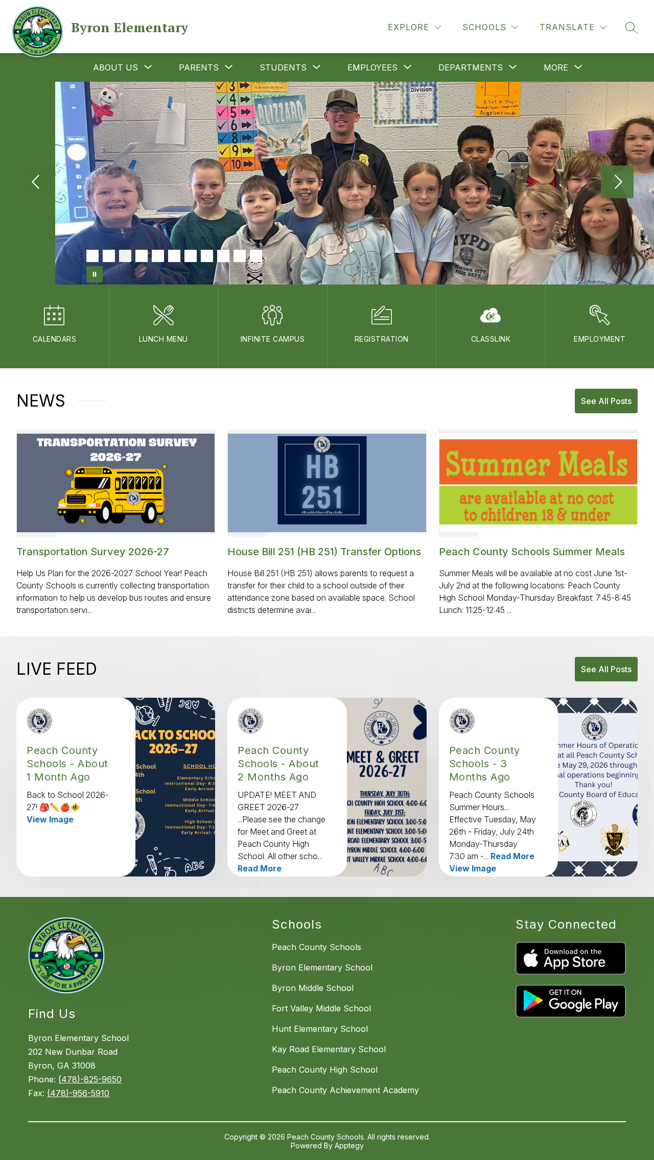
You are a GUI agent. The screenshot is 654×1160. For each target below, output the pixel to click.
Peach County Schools (316, 947)
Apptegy (349, 1145)
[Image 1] (92, 256)
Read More (260, 868)
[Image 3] (125, 256)
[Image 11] (256, 256)
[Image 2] (109, 256)
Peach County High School (325, 1069)
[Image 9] (223, 256)
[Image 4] (141, 256)
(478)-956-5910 (78, 1093)
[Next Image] (617, 182)
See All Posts (606, 401)
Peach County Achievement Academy (345, 1090)
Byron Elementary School (322, 967)
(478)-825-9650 (90, 1079)
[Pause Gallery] (94, 274)
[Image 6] (174, 256)
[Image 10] (239, 256)
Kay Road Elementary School (329, 1049)
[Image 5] (158, 256)
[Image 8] (207, 256)
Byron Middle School (313, 988)
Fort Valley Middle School (321, 1008)
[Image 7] (190, 256)
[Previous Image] (36, 182)
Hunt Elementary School (320, 1029)
